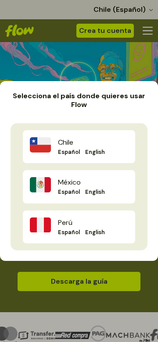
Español (69, 152)
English (95, 152)
